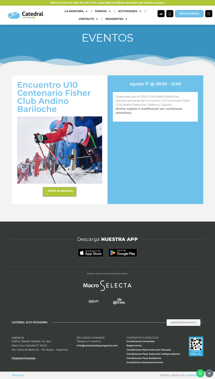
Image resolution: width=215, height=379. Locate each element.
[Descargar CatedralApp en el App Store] (90, 253)
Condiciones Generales (140, 341)
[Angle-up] (209, 373)
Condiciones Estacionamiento (144, 362)
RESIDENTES (114, 19)
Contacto (86, 19)
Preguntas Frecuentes (23, 358)
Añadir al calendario (60, 191)
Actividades (127, 11)
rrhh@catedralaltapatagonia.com (97, 345)
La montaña (73, 11)
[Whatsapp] (200, 373)
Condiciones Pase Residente (143, 358)
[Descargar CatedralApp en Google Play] (122, 253)
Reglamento (134, 345)
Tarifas (101, 11)
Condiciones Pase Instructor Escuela (148, 349)
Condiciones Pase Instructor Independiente (153, 353)
